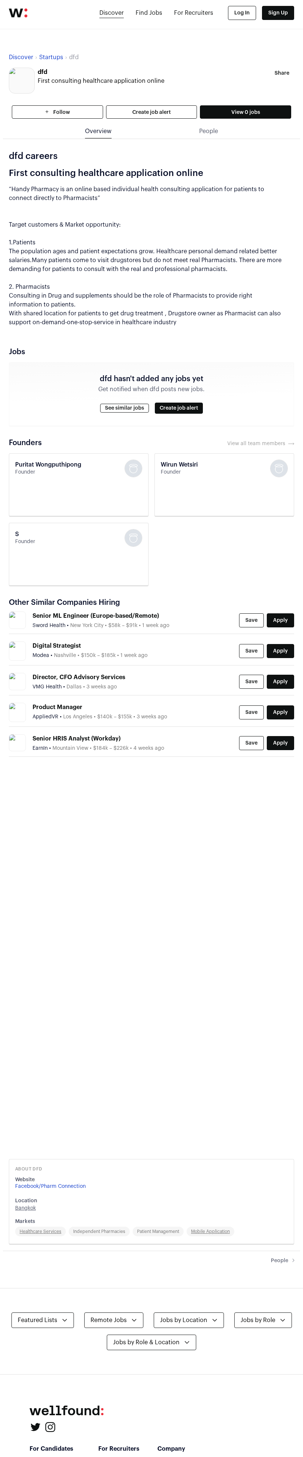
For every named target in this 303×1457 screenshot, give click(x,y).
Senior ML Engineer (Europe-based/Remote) (96, 616)
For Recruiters (193, 13)
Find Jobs (149, 13)
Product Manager (57, 707)
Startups (51, 57)
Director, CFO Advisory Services (79, 677)
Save (251, 620)
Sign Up (278, 13)
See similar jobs (124, 408)
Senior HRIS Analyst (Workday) (76, 739)
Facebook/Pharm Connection (50, 1186)
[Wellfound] (18, 13)
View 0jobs (245, 112)
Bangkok (25, 1208)
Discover (111, 13)
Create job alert (151, 112)
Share (282, 73)
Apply (280, 620)
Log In (242, 13)
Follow (61, 112)
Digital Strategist (57, 646)
